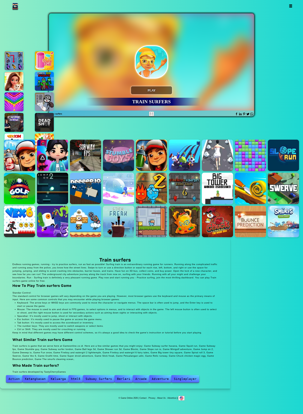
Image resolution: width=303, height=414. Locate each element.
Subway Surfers (99, 378)
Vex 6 (19, 221)
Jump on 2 (52, 188)
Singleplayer (185, 378)
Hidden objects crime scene (14, 122)
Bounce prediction (250, 221)
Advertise (171, 398)
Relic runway (184, 221)
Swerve (283, 188)
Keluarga (58, 378)
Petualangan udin (151, 221)
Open (290, 6)
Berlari (123, 378)
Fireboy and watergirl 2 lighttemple (151, 188)
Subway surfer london (151, 155)
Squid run (52, 155)
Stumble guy (118, 155)
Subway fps (85, 155)
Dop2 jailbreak (44, 101)
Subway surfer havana (19, 155)
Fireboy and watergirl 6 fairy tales (184, 188)
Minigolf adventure (19, 188)
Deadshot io (44, 122)
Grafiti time (52, 221)
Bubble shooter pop (14, 101)
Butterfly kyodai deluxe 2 (14, 60)
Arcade (141, 378)
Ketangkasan (35, 378)
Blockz (250, 155)
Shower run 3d (217, 155)
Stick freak (118, 221)
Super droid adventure (85, 221)
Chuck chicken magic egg (217, 221)
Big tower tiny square (217, 188)
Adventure (160, 378)
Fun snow (118, 188)
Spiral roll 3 (250, 188)
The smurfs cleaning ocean (283, 221)
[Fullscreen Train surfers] (151, 113)
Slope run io (283, 155)
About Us (161, 398)
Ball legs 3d (184, 155)
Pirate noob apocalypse (44, 81)
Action (14, 378)
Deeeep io (85, 188)
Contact (143, 398)
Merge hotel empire (14, 81)
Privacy (152, 398)
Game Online (25, 6)
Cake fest (44, 60)
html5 (75, 378)
